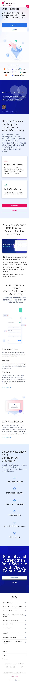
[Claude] (11, 667)
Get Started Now (5, 387)
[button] (26, 3)
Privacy (12, 676)
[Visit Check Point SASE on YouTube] (19, 680)
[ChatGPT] (7, 667)
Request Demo (14, 25)
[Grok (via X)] (22, 667)
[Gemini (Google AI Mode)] (18, 667)
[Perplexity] (14, 667)
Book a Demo (14, 205)
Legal (17, 676)
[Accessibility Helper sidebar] (27, 6)
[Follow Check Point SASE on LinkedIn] (16, 680)
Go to (7, 5)
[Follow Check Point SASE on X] (13, 680)
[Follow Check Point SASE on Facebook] (10, 680)
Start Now (14, 29)
